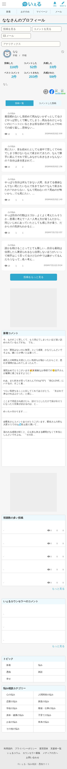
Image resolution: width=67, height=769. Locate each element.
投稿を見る (9, 29)
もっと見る (58, 588)
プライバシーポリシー (26, 748)
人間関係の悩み (45, 694)
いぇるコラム (13, 753)
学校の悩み (11, 708)
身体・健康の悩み (15, 715)
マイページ (41, 11)
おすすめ (25, 11)
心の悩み (10, 694)
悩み (40, 665)
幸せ (8, 678)
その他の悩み (12, 729)
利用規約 (8, 748)
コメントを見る (42, 29)
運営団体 (43, 748)
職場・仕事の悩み (47, 708)
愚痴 (8, 672)
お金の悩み (11, 722)
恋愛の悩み (11, 701)
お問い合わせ (32, 757)
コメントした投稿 (47, 103)
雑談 (40, 672)
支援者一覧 (55, 748)
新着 (8, 11)
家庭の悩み (43, 701)
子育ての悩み (44, 715)
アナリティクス (12, 44)
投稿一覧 (19, 103)
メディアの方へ (50, 753)
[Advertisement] (33, 307)
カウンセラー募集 (31, 753)
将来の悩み (43, 722)
